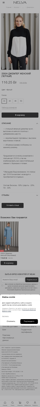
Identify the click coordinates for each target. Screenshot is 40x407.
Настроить (5, 316)
